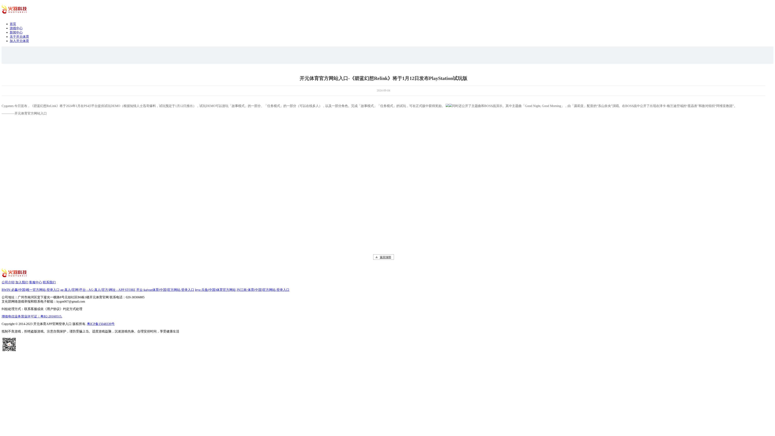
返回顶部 (385, 257)
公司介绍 (8, 282)
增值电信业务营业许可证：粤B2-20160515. (32, 316)
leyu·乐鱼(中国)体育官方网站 (215, 289)
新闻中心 (16, 32)
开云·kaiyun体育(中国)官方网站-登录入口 (165, 289)
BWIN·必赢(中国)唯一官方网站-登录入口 (31, 289)
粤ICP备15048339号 (101, 324)
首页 (13, 24)
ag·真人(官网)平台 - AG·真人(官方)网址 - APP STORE (97, 289)
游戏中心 (16, 28)
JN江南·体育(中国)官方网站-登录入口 (263, 289)
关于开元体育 (19, 36)
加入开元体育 (19, 41)
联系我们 (49, 282)
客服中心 (35, 282)
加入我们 (21, 282)
